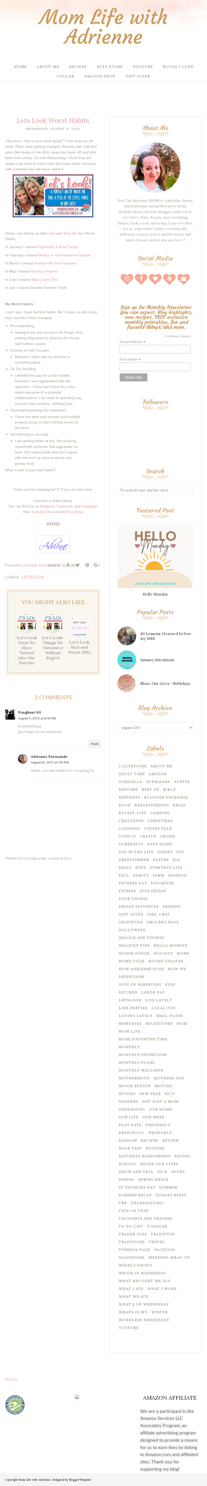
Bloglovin (47, 506)
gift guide (131, 914)
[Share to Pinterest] (87, 565)
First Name (130, 359)
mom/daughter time (143, 1039)
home (183, 953)
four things (133, 898)
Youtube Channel (45, 512)
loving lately (135, 1015)
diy (180, 852)
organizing (132, 1109)
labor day (153, 992)
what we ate (133, 1296)
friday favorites (139, 906)
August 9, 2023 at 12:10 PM (37, 718)
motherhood (134, 1078)
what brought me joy (144, 1281)
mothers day (169, 1078)
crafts (148, 836)
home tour (132, 961)
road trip (130, 1148)
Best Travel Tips (45, 280)
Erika (51, 233)
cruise (167, 836)
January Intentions (157, 659)
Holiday (163, 953)
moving (163, 1086)
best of (150, 789)
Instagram (90, 506)
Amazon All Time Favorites (55, 263)
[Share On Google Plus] (97, 565)
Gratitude (131, 922)
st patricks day (137, 1187)
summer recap (135, 1195)
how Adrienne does (141, 969)
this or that (134, 1210)
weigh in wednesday (142, 1273)
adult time (132, 774)
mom (181, 1023)
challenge (131, 820)
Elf (176, 859)
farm (158, 875)
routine (155, 1148)
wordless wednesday (144, 1320)
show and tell (136, 1171)
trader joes (133, 1234)
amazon (158, 774)
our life (129, 1117)
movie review (135, 1086)
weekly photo (135, 1265)
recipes (150, 1140)
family (141, 875)
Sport (178, 1171)
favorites (162, 883)
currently (131, 844)
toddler (157, 1226)
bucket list (132, 813)
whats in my (133, 1312)
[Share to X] (77, 565)
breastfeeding (152, 805)
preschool (132, 1132)
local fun (163, 1008)
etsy (140, 867)
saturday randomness (145, 1156)
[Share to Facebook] (68, 565)
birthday (129, 797)
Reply (95, 744)
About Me (161, 766)
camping (160, 813)
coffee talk (158, 828)
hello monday (170, 945)
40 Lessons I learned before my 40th (165, 636)
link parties (133, 1008)
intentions (131, 976)
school (128, 1164)
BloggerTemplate (80, 1479)
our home (160, 1109)
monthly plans (137, 1062)
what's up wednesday (144, 1304)
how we (177, 969)
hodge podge (134, 953)
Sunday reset (171, 1195)
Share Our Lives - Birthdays (165, 683)
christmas (160, 820)
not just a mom (160, 1101)
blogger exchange (166, 797)
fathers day (133, 883)
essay (125, 867)
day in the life (136, 852)
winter (159, 1312)
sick (162, 1171)
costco (127, 836)
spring (126, 1179)
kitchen (128, 992)
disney (165, 852)
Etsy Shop (75, 512)
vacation (164, 1249)
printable (160, 1132)
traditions (132, 1242)
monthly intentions (143, 1054)
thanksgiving (147, 1203)
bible (169, 789)
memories (130, 1023)
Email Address (132, 341)
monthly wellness (141, 1070)
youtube (129, 1327)
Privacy (11, 1379)
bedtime (128, 789)
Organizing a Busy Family (57, 247)
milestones (159, 1023)
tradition (162, 1234)
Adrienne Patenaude (49, 756)
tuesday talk (134, 1249)
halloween (132, 930)
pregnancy (157, 1125)
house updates (166, 961)
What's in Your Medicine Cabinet (65, 255)
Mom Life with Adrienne (104, 27)
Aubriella (130, 781)
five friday (153, 891)
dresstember (134, 859)
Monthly (129, 1047)
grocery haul (163, 922)
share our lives (159, 1164)
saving (182, 1156)
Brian (179, 805)
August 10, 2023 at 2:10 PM (50, 762)
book (125, 805)
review (170, 1140)
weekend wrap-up (169, 1257)
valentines (132, 1257)
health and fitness (141, 937)
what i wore (162, 1288)
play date (130, 1125)
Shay (67, 233)
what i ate (131, 1288)
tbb (123, 1203)
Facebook (64, 506)
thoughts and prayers (145, 1218)
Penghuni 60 (29, 712)
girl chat (158, 914)
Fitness (127, 891)
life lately (158, 1000)
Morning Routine (44, 271)
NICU (170, 1093)
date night (160, 844)
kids (170, 984)
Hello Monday (155, 594)
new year (150, 1093)
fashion (177, 875)
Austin (182, 781)
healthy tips (134, 945)
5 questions (133, 766)
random (128, 1140)
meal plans (169, 1015)
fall (124, 875)
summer (168, 1187)
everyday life (166, 867)
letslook (32, 577)
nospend (128, 1101)
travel (157, 1242)
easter (161, 859)
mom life (129, 1031)
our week (153, 1117)
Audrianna (158, 781)
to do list (131, 1226)
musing (127, 1093)
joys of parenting (140, 984)
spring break (153, 1179)
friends (171, 906)
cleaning (129, 828)
